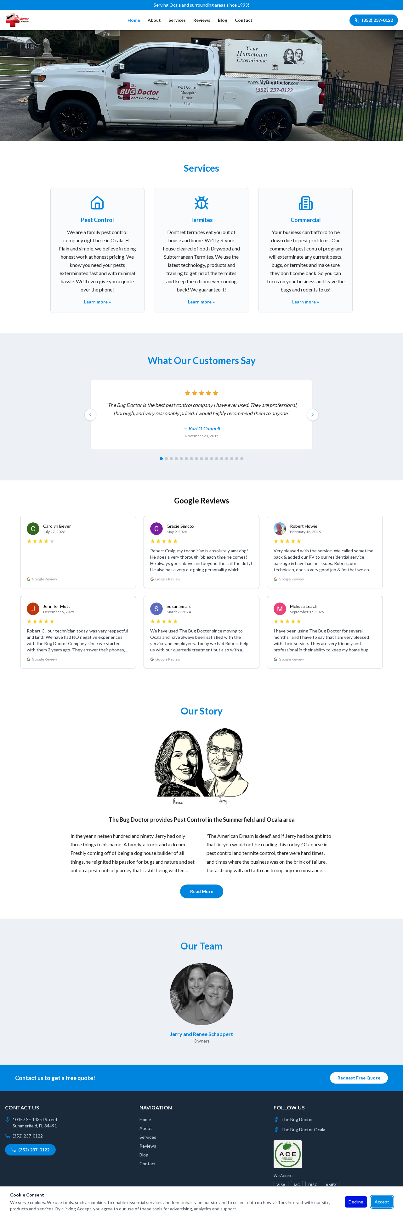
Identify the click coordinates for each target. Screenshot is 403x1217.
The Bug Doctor (297, 1119)
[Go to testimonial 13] (221, 458)
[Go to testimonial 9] (201, 458)
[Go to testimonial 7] (191, 458)
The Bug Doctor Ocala (303, 1129)
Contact (244, 20)
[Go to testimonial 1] (161, 458)
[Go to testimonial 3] (171, 458)
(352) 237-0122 (377, 20)
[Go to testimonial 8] (196, 458)
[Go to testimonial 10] (206, 458)
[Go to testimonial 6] (186, 458)
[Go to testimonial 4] (176, 458)
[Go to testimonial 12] (216, 458)
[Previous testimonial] (90, 415)
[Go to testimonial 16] (236, 458)
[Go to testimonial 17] (241, 458)
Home (134, 20)
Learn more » (97, 301)
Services (177, 20)
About (154, 20)
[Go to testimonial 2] (166, 458)
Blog (222, 20)
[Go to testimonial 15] (231, 458)
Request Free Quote (359, 1077)
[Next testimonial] (313, 415)
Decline (356, 1201)
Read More (201, 891)
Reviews (201, 20)
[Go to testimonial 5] (181, 458)
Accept (382, 1201)
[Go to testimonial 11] (211, 458)
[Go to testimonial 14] (226, 458)
